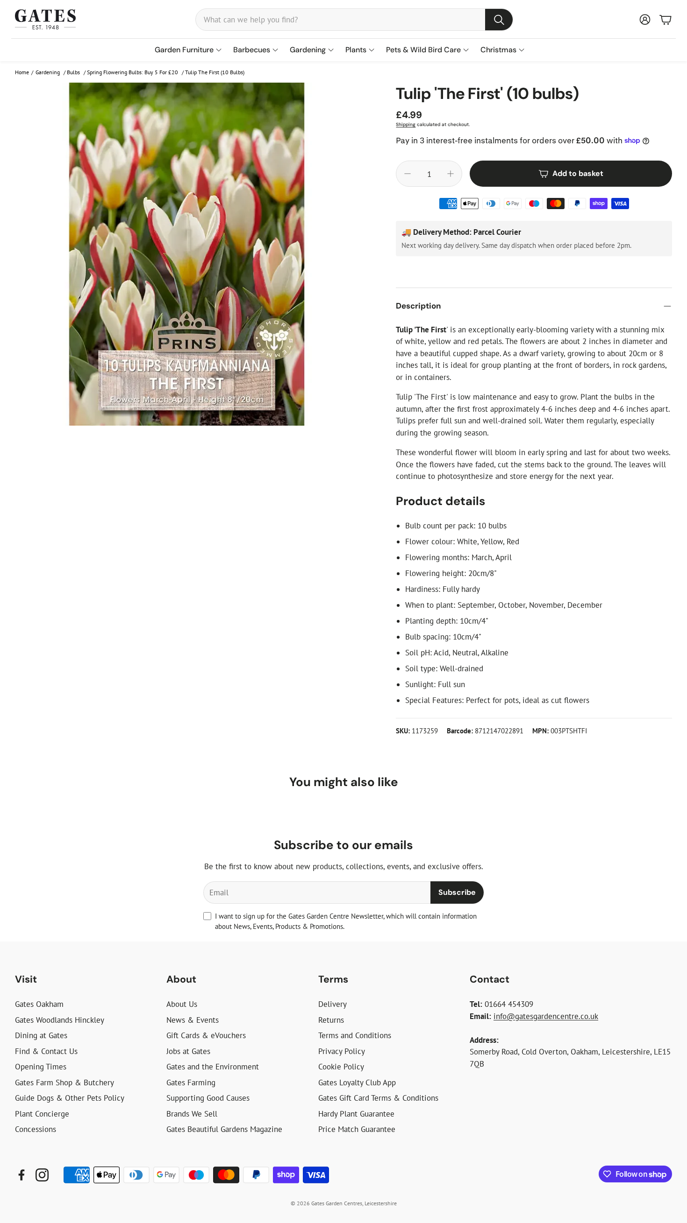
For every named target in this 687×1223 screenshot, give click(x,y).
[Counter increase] (450, 173)
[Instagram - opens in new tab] (42, 1174)
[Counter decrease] (407, 173)
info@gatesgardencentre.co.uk (546, 1016)
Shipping (405, 124)
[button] (354, 19)
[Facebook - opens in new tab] (21, 1174)
